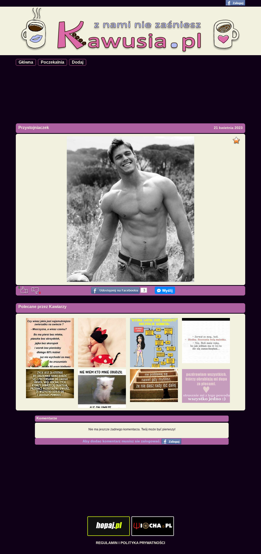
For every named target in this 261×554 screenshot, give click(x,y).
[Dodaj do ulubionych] (236, 139)
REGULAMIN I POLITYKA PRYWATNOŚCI (130, 543)
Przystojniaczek (33, 127)
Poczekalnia (52, 62)
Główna (26, 62)
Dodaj (77, 62)
